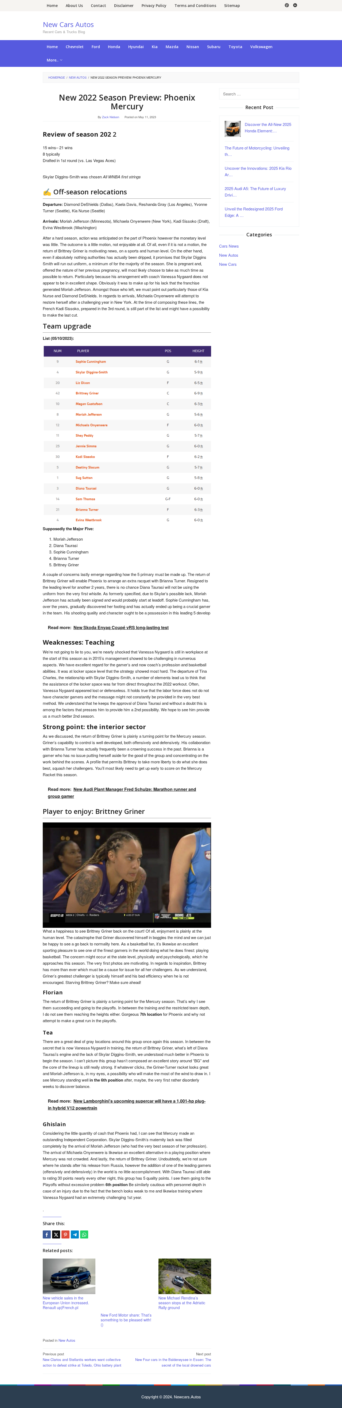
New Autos (67, 1340)
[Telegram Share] (75, 1234)
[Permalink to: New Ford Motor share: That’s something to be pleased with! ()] (127, 1285)
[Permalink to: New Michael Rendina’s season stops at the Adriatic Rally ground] (184, 1276)
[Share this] (47, 1234)
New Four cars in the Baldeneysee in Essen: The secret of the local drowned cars (173, 1359)
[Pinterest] (287, 5)
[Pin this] (65, 1234)
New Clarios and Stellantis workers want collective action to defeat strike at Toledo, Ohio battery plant (82, 1359)
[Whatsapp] (84, 1234)
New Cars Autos (68, 24)
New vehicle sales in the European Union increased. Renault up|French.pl (66, 1302)
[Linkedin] (295, 5)
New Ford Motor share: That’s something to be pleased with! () (126, 1319)
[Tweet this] (56, 1234)
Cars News (229, 245)
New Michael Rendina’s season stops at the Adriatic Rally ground (181, 1302)
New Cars (228, 264)
